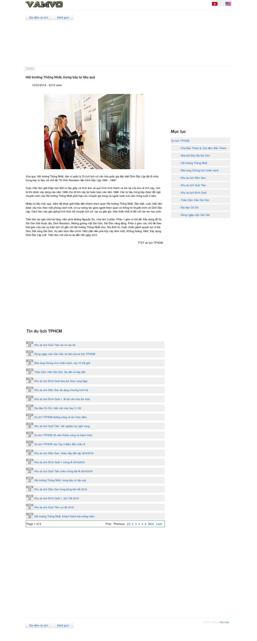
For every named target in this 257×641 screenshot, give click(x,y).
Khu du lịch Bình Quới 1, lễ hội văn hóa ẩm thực (62, 399)
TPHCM (29, 68)
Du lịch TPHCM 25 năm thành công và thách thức (63, 435)
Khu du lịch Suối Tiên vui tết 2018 (54, 507)
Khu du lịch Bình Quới (193, 192)
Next (151, 524)
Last (159, 524)
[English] (228, 4)
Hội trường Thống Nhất (194, 163)
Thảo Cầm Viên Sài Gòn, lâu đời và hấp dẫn (60, 372)
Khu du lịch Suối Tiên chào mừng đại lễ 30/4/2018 (63, 471)
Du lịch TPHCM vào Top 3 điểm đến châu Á (59, 444)
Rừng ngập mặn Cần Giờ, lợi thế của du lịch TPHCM (64, 354)
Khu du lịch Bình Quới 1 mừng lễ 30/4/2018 (59, 462)
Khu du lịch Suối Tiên (193, 185)
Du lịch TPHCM (180, 141)
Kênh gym (63, 17)
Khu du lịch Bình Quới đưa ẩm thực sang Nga (60, 381)
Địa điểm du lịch (38, 17)
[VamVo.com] (53, 8)
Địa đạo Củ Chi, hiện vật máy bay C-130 (57, 408)
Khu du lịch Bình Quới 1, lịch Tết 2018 (56, 498)
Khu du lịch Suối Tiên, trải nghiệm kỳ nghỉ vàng (62, 426)
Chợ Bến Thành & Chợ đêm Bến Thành (203, 148)
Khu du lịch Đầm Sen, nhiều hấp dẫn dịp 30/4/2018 (63, 453)
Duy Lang (224, 622)
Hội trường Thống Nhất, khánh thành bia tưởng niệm (64, 516)
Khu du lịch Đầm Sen (193, 178)
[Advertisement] (158, 38)
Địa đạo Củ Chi (189, 207)
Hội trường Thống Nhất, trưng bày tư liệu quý (60, 480)
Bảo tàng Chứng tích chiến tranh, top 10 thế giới (62, 363)
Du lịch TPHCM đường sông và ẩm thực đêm (60, 417)
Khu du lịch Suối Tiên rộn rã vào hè (54, 345)
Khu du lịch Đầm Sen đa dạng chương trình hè (61, 390)
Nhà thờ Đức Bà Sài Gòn (195, 155)
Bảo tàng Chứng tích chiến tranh (200, 170)
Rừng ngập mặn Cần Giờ (195, 215)
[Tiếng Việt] (214, 4)
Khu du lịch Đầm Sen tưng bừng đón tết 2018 (60, 489)
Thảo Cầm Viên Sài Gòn (195, 200)
